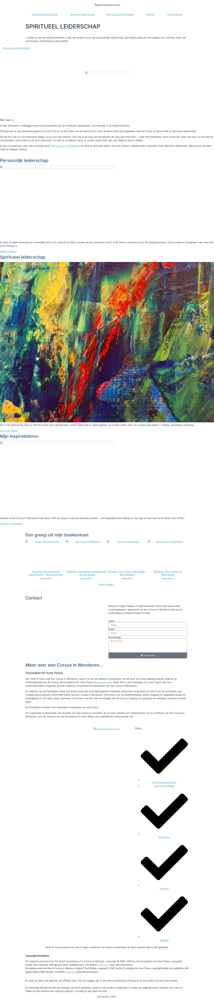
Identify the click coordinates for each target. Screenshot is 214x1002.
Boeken (151, 14)
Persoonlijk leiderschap (45, 14)
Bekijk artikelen (8, 251)
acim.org (103, 964)
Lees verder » (46, 578)
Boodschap (114, 637)
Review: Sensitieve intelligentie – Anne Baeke (86, 573)
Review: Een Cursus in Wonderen (168, 573)
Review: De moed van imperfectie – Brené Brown (46, 573)
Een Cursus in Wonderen (65, 145)
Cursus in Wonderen (11, 523)
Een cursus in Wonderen (120, 14)
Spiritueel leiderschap (82, 14)
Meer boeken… (107, 584)
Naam (111, 621)
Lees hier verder (9, 430)
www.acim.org (103, 682)
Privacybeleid (174, 14)
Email (111, 629)
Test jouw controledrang (16, 48)
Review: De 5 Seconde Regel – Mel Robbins (127, 573)
